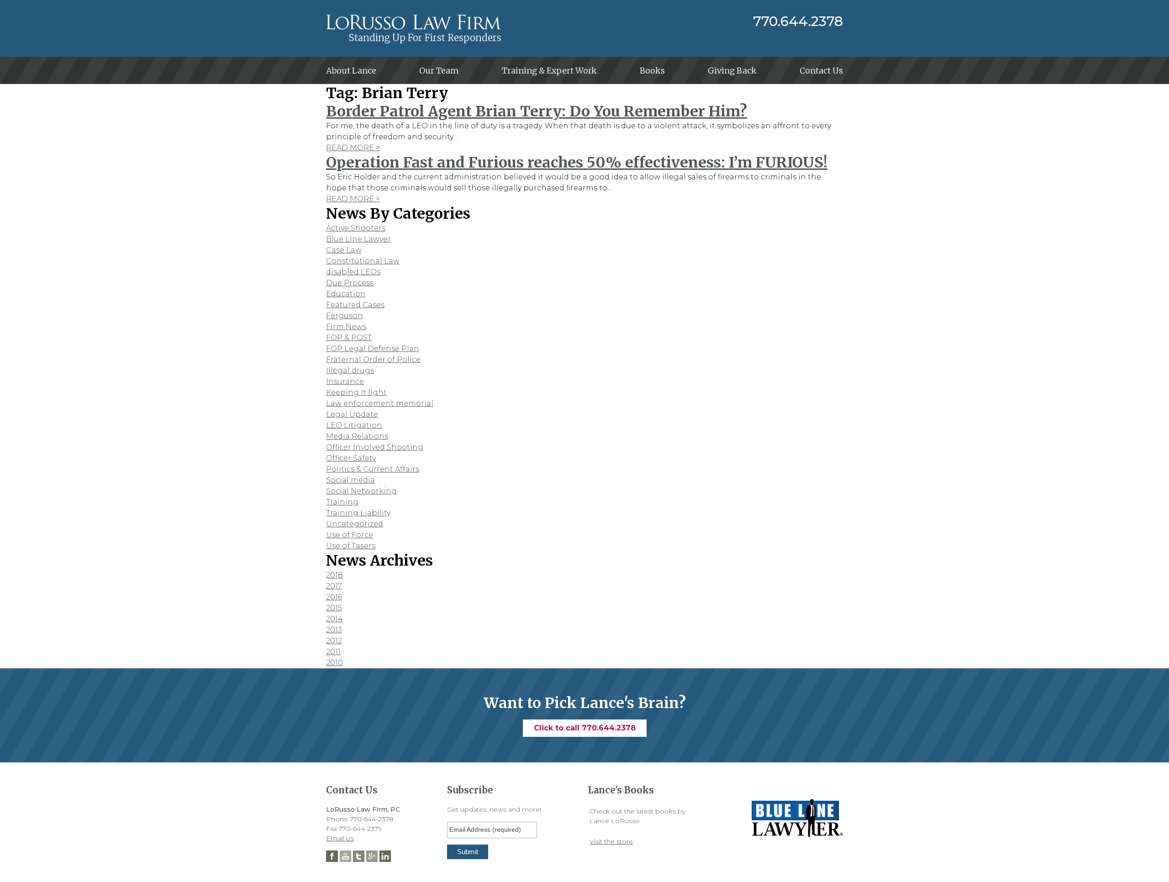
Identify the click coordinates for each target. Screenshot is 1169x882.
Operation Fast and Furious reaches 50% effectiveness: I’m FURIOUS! (576, 162)
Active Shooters (355, 228)
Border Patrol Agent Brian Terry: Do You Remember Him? (536, 111)
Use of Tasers (350, 545)
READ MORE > (353, 147)
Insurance (345, 381)
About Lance (351, 70)
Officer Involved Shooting (374, 447)
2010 (334, 662)
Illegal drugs (350, 370)
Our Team (439, 70)
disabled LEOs (353, 272)
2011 (333, 651)
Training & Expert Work (549, 70)
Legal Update (352, 414)
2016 (334, 597)
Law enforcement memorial (379, 403)
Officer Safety (351, 458)
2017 (334, 586)
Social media (350, 480)
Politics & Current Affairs (372, 469)
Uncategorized (354, 524)
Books (652, 70)
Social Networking (361, 491)
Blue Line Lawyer (358, 239)
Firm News (346, 326)
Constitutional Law (363, 261)
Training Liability (358, 513)
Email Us (340, 838)
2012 (334, 640)
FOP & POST (349, 337)
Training (342, 502)
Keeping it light (356, 392)
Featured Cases (355, 304)
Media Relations (357, 436)
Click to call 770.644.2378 (585, 728)
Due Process (350, 282)
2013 (334, 629)
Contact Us (821, 70)
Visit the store (611, 841)
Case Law (344, 250)
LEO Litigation (354, 425)
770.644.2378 (798, 21)
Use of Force (349, 534)
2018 (334, 575)
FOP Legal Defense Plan (372, 348)
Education (346, 293)
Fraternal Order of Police (373, 359)
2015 (334, 608)
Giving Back (732, 70)
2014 (334, 618)
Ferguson (344, 315)
